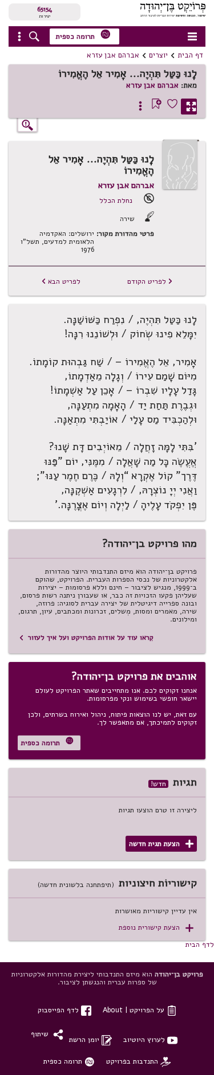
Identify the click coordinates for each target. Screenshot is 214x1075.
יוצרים (158, 55)
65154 (44, 9)
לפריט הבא (60, 281)
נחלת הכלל (115, 200)
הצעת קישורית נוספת (156, 927)
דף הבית (190, 55)
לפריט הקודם (150, 281)
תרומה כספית (83, 35)
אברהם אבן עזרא (113, 55)
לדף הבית (199, 944)
